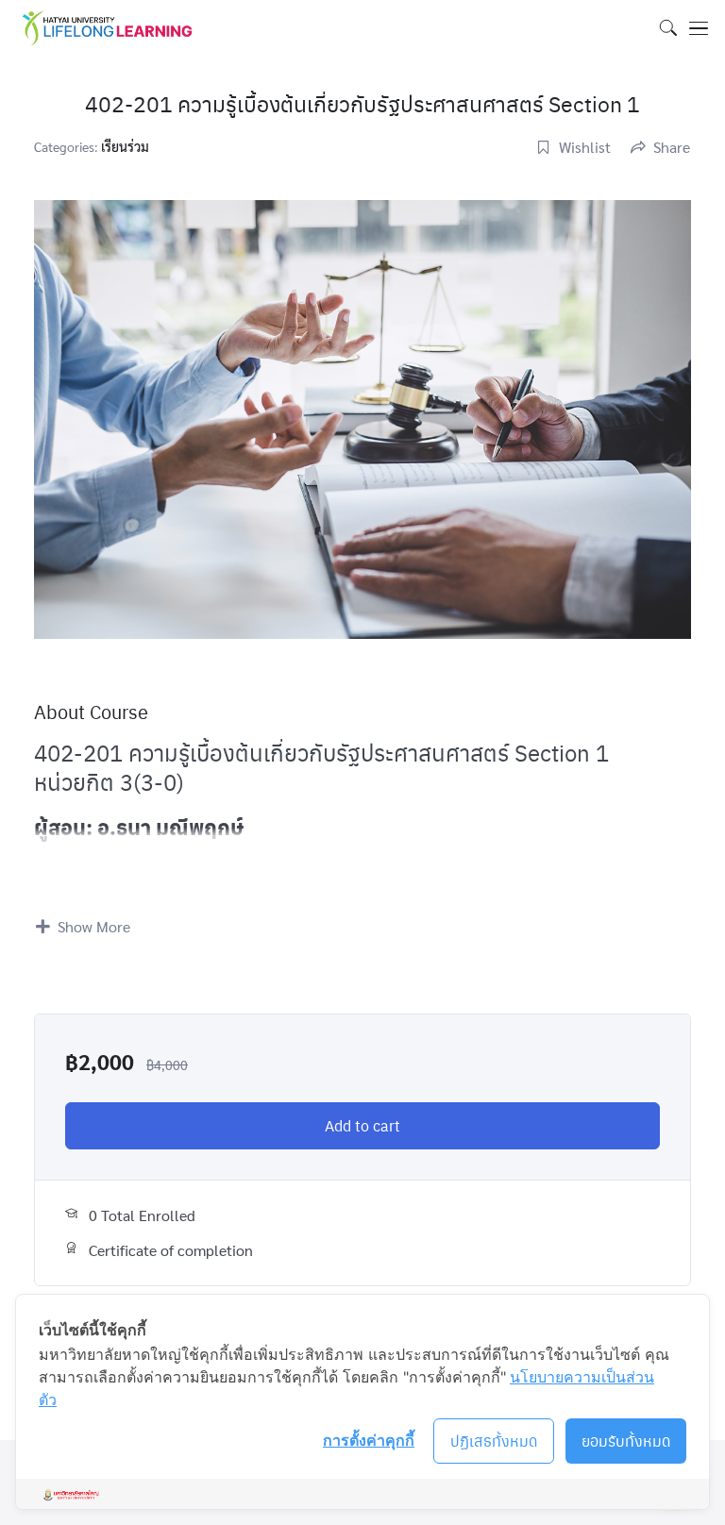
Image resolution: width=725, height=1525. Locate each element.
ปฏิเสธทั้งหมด (494, 1440)
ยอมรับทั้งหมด (626, 1440)
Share (671, 147)
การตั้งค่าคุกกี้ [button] (368, 1440)
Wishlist (585, 147)
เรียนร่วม (125, 146)
